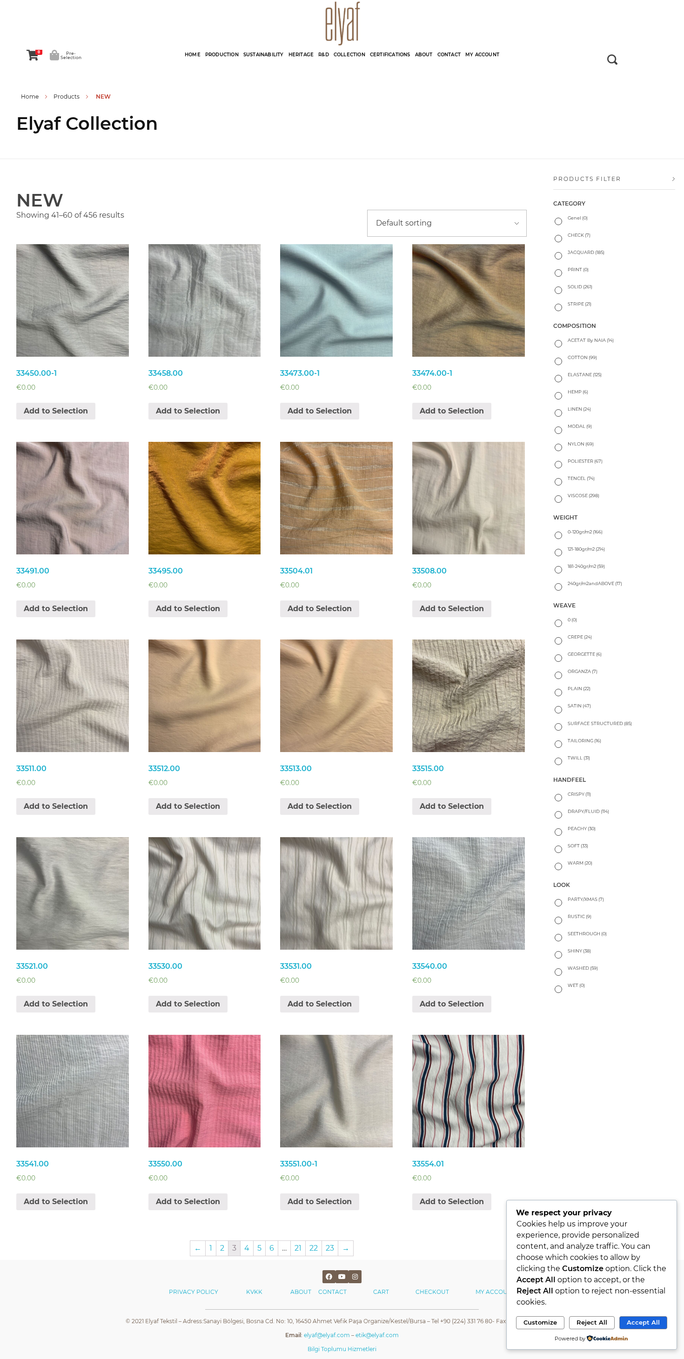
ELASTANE (585, 374)
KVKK (255, 1291)
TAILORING (584, 740)
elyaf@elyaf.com (327, 1335)
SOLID (580, 286)
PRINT (578, 269)
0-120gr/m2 (585, 531)
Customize (540, 1322)
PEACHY (582, 828)
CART (381, 1291)
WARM (580, 863)
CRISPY (579, 794)
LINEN (579, 409)
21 (298, 1248)
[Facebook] (328, 1276)
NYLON (581, 443)
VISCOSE (583, 495)
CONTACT (332, 1291)
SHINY (579, 950)
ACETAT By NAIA (591, 340)
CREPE (580, 637)
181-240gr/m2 (586, 566)
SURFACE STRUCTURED (600, 723)
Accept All (643, 1322)
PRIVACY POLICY (193, 1291)
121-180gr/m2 (586, 549)
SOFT (578, 845)
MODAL (580, 426)
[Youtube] (342, 1276)
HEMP (578, 391)
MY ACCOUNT (496, 1291)
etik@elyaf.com (377, 1335)
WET (576, 985)
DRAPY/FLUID (588, 811)
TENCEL (581, 478)
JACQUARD (586, 252)
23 (330, 1248)
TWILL (579, 757)
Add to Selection (56, 410)
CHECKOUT (432, 1291)
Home (30, 96)
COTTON (582, 357)
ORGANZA (582, 671)
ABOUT (304, 1291)
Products (67, 96)
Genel (578, 217)
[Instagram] (355, 1276)
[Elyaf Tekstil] (342, 23)
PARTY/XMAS (586, 899)
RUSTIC (579, 916)
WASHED (583, 968)
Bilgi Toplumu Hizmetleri (342, 1349)
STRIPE (579, 303)
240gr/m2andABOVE (595, 583)
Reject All (592, 1322)
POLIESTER (585, 461)
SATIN (579, 705)
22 (313, 1248)
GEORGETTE (585, 654)
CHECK (579, 235)
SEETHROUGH (587, 933)
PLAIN (579, 688)
